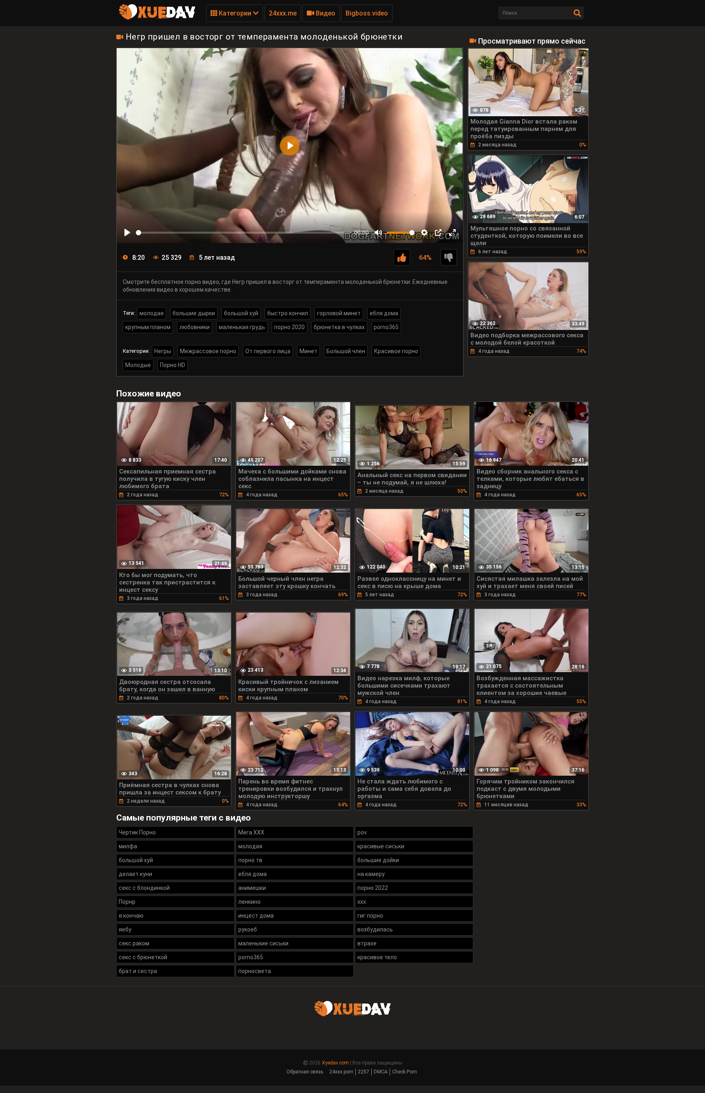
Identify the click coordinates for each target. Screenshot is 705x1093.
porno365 (386, 327)
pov (362, 832)
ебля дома (384, 313)
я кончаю (131, 915)
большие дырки (194, 313)
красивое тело (377, 957)
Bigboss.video (367, 13)
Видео (324, 13)
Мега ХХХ (251, 832)
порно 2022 (372, 888)
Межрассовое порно (208, 351)
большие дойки (378, 860)
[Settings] (424, 232)
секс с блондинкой (144, 888)
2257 (363, 1072)
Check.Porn (404, 1072)
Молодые (138, 365)
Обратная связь (304, 1072)
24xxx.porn (341, 1072)
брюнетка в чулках (339, 327)
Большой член (345, 351)
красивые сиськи (380, 846)
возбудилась (375, 929)
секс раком (134, 943)
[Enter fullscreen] (452, 232)
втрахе (367, 943)
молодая (152, 313)
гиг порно (370, 915)
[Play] (127, 232)
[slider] (243, 233)
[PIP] (438, 232)
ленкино (249, 901)
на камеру (371, 874)
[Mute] (378, 232)
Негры (162, 351)
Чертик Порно (137, 832)
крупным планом (148, 327)
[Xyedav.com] (157, 18)
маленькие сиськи (263, 943)
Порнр (127, 901)
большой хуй (241, 313)
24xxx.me (283, 13)
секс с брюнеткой (143, 957)
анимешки (252, 888)
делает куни (135, 874)
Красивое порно (396, 351)
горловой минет (339, 313)
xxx (361, 901)
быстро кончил (287, 313)
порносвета (254, 971)
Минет (308, 351)
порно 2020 (289, 327)
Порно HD (172, 365)
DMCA (381, 1072)
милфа (128, 846)
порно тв (250, 860)
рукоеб (247, 929)
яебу (125, 929)
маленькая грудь (242, 327)
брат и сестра (138, 971)
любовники (195, 327)
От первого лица (267, 351)
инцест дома (256, 915)
